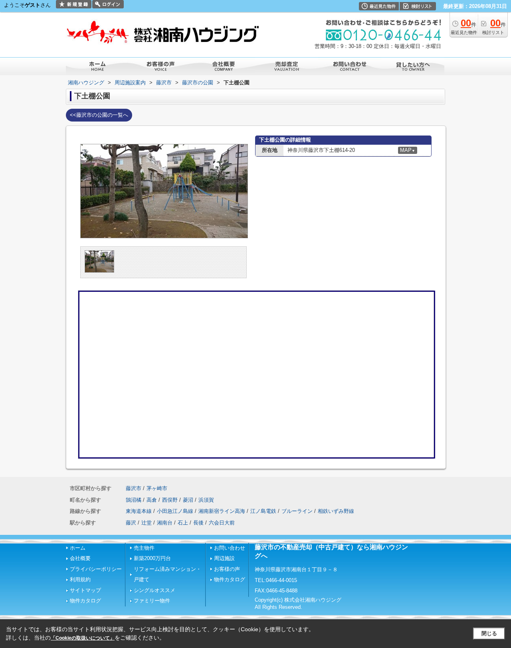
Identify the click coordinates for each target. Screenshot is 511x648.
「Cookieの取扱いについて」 (83, 638)
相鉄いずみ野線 (336, 511)
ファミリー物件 (152, 601)
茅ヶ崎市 (157, 488)
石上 (183, 523)
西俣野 (170, 500)
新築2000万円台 (152, 558)
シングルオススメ (154, 590)
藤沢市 (133, 488)
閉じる (489, 633)
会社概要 (80, 558)
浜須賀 (206, 500)
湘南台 (164, 523)
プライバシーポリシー (96, 569)
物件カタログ (85, 601)
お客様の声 (227, 569)
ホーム (77, 548)
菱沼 (188, 500)
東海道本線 (139, 511)
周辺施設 (224, 558)
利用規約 (80, 579)
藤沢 (131, 523)
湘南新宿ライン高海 (221, 511)
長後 (198, 523)
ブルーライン (297, 511)
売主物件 (144, 548)
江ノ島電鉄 (263, 511)
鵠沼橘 (133, 500)
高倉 (152, 500)
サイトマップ (85, 590)
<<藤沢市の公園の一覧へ (99, 115)
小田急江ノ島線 (175, 511)
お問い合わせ (229, 548)
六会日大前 (222, 523)
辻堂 (146, 523)
